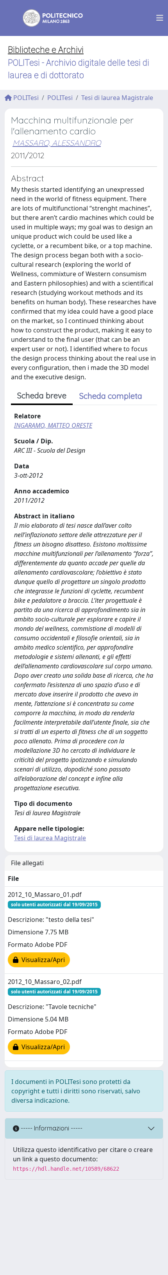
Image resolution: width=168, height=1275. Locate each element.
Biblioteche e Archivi (46, 50)
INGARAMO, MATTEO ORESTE (53, 425)
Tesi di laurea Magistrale (117, 97)
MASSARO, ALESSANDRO (57, 143)
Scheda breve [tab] (41, 395)
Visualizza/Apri (41, 959)
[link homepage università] (48, 18)
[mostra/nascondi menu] (159, 18)
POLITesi (25, 97)
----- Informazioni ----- (50, 1128)
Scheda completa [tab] (110, 396)
